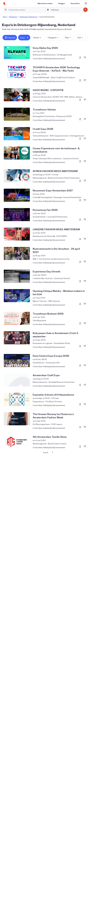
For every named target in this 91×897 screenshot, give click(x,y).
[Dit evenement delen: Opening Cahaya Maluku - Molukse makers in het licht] (80, 303)
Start (5, 17)
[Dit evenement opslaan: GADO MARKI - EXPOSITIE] (84, 99)
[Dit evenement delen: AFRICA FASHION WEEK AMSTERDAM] (80, 180)
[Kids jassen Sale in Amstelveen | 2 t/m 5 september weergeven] (17, 337)
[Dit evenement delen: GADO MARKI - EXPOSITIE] (80, 99)
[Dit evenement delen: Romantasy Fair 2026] (80, 219)
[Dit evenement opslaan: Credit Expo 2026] (84, 138)
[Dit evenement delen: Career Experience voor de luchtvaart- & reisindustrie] (80, 161)
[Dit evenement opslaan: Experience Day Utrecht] (84, 281)
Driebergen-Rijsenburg (28, 17)
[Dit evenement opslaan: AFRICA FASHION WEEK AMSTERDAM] (84, 180)
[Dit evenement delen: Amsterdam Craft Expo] (80, 384)
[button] (9, 37)
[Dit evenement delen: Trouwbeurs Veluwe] (80, 119)
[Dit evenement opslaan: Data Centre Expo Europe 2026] (84, 365)
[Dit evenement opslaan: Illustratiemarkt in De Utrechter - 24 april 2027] (84, 261)
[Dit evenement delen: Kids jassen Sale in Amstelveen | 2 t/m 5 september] (80, 346)
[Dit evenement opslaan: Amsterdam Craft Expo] (84, 384)
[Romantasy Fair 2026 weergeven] (17, 214)
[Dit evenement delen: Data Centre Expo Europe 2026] (80, 365)
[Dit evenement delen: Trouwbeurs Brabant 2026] (80, 323)
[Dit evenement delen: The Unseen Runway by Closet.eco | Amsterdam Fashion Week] (80, 427)
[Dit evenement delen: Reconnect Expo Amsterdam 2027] (80, 200)
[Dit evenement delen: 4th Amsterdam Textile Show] (80, 446)
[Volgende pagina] (52, 452)
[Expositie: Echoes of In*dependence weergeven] (17, 399)
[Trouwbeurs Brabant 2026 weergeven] (17, 318)
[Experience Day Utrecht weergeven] (17, 276)
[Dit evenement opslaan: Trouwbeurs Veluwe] (84, 119)
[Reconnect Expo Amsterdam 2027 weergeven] (17, 195)
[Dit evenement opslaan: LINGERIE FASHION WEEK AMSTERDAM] (84, 239)
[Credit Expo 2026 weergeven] (17, 133)
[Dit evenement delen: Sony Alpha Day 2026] (80, 57)
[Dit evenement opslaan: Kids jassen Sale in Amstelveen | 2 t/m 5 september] (84, 346)
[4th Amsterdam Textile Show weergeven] (17, 441)
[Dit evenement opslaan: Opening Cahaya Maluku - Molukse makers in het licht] (84, 303)
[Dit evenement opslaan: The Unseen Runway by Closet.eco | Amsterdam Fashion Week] (84, 427)
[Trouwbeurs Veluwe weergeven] (17, 114)
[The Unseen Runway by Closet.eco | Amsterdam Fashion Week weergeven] (17, 418)
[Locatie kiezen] (48, 9)
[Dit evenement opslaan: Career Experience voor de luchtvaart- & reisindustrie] (84, 161)
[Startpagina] (4, 3)
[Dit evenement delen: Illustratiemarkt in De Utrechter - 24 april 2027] (80, 261)
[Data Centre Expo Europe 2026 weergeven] (17, 360)
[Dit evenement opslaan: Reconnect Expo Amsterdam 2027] (84, 200)
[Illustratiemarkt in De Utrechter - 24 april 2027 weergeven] (17, 253)
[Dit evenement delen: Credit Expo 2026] (80, 138)
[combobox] (66, 9)
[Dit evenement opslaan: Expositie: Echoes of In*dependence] (84, 404)
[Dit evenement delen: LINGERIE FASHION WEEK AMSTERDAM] (80, 239)
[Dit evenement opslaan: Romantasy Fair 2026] (84, 219)
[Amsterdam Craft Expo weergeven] (17, 379)
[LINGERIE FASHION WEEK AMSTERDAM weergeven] (17, 234)
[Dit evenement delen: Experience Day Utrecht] (80, 281)
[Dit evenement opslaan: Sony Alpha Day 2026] (84, 57)
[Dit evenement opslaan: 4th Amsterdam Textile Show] (84, 446)
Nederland (13, 17)
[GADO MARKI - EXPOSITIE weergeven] (17, 94)
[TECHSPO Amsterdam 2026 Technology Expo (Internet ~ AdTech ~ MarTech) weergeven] (17, 72)
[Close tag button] (27, 37)
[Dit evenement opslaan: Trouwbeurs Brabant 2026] (84, 323)
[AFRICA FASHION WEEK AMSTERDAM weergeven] (17, 175)
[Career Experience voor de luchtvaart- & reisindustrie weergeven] (17, 153)
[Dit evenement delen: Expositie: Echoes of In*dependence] (80, 404)
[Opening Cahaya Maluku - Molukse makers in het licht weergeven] (17, 295)
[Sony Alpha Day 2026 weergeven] (17, 52)
